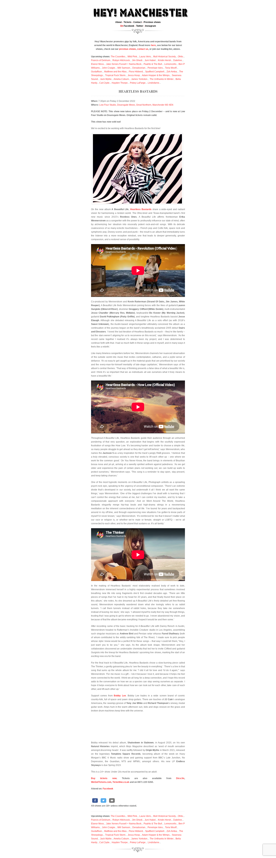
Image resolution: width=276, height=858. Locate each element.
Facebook (129, 26)
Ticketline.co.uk (120, 782)
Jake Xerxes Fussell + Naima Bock (123, 64)
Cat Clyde (104, 83)
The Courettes (118, 56)
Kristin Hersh (164, 60)
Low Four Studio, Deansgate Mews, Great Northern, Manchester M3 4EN (136, 105)
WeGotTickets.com (101, 782)
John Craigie (108, 68)
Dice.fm (180, 778)
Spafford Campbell (154, 71)
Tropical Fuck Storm (115, 75)
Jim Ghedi (137, 60)
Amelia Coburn (121, 79)
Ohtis (180, 56)
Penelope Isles (155, 68)
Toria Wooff (170, 68)
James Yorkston (139, 79)
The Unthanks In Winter (161, 79)
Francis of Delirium (100, 60)
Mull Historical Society (164, 56)
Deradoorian (138, 68)
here (153, 45)
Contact (137, 22)
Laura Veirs (145, 56)
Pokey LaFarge (138, 83)
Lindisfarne (153, 83)
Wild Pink (132, 56)
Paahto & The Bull (153, 64)
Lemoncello (170, 64)
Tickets (127, 22)
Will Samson (123, 68)
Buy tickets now (104, 778)
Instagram (150, 26)
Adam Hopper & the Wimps (156, 75)
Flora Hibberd (136, 71)
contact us (142, 49)
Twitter (139, 26)
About (118, 22)
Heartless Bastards (138, 91)
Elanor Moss (97, 64)
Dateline (177, 60)
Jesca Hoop (134, 75)
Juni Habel (150, 60)
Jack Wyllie (106, 79)
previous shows (127, 49)
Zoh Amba (172, 71)
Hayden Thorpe (120, 83)
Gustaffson (96, 71)
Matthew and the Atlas (115, 71)
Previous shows (152, 22)
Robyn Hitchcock (121, 60)
